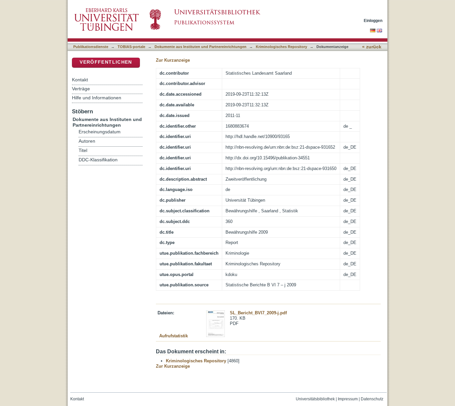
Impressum (348, 399)
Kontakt (80, 79)
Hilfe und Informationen (96, 97)
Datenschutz (372, 399)
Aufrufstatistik (173, 335)
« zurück (371, 46)
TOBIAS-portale (131, 47)
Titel (83, 150)
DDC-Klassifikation (98, 159)
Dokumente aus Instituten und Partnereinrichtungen (200, 47)
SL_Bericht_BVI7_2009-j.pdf (258, 312)
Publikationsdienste (90, 47)
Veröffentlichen (106, 62)
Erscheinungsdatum (100, 131)
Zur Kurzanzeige (173, 60)
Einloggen (373, 20)
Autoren (87, 141)
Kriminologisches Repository (281, 47)
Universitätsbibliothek (315, 399)
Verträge (81, 88)
